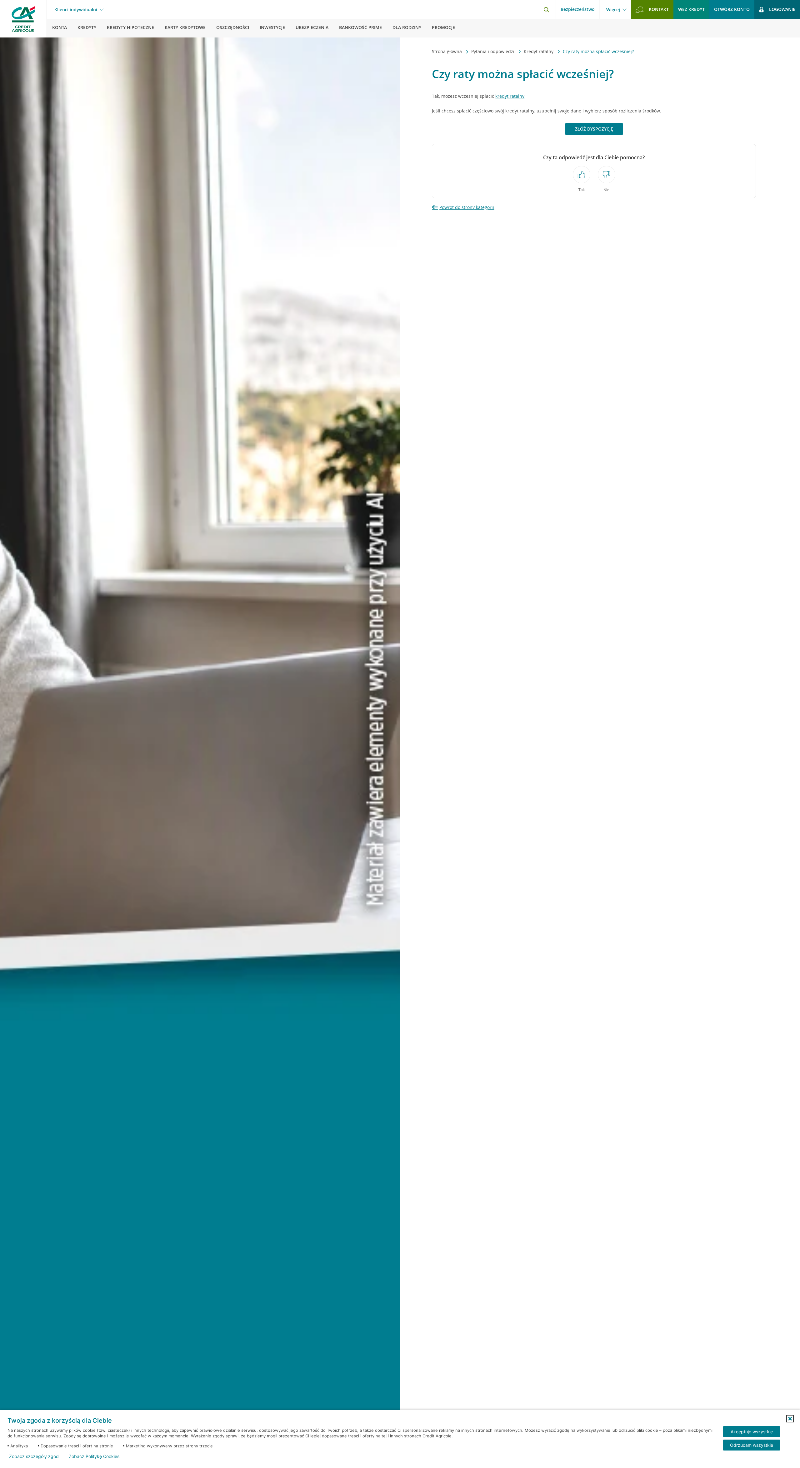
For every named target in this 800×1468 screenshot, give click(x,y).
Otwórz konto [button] (732, 9)
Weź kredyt (691, 9)
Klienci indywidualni (75, 9)
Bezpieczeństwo (578, 9)
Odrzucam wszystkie (751, 1445)
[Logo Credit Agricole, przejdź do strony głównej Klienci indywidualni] (23, 18)
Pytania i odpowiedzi (493, 51)
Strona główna (447, 51)
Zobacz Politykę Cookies (94, 1456)
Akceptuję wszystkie (752, 1431)
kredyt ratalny (509, 96)
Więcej (613, 9)
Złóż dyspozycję (594, 129)
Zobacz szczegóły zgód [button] (34, 1456)
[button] (790, 1418)
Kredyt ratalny (539, 51)
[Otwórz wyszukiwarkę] (546, 9)
